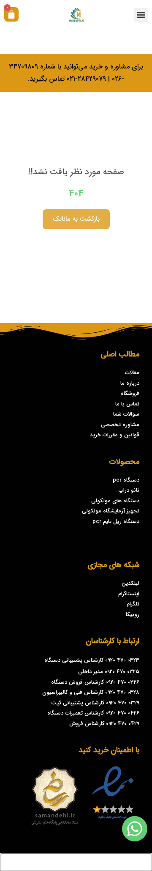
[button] (141, 15)
